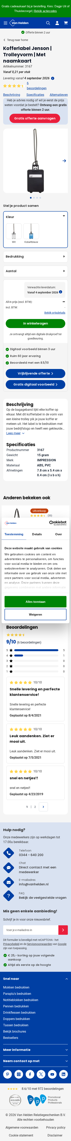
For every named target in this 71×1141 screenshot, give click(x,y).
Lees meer (13, 433)
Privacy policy (55, 1127)
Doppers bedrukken (16, 1019)
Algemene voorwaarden (22, 1127)
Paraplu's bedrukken (17, 994)
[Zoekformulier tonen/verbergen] (48, 23)
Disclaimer (55, 1135)
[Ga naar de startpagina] (18, 23)
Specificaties (35, 95)
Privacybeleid (11, 944)
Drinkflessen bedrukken (19, 1012)
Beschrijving (11, 95)
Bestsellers (10, 1038)
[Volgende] (64, 161)
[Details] (52, 78)
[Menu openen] (5, 23)
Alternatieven (59, 95)
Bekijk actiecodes (45, 11)
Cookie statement (21, 1135)
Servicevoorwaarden (39, 944)
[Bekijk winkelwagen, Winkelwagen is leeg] (66, 23)
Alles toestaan (35, 601)
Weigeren (35, 614)
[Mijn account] (57, 23)
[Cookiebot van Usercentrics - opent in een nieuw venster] (50, 523)
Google (62, 944)
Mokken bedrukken (16, 987)
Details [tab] (37, 534)
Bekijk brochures (14, 1031)
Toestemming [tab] (14, 534)
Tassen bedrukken (15, 1025)
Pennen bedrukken (16, 1006)
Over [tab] (58, 534)
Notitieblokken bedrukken (20, 1000)
